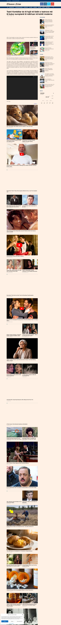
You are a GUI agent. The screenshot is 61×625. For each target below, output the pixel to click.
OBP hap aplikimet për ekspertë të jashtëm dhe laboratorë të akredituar (48, 20)
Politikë (30, 7)
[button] (22, 614)
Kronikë (39, 7)
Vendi (41, 54)
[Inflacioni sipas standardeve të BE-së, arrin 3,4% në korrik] (42, 26)
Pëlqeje (42, 2)
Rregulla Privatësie (11, 623)
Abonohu (52, 2)
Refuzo (12, 621)
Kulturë (11, 9)
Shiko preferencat (19, 621)
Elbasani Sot (11, 7)
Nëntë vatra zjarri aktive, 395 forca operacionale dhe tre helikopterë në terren (49, 85)
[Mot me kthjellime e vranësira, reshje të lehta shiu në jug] (42, 81)
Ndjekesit (49, 2)
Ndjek (45, 2)
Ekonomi (35, 7)
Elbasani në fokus (19, 7)
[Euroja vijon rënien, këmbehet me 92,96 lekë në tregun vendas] (42, 49)
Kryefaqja (8, 9)
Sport (43, 7)
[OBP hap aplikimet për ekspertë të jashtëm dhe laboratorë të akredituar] (42, 21)
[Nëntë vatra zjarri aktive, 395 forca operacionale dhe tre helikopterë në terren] (42, 86)
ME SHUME (48, 7)
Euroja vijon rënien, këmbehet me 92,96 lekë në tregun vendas (49, 48)
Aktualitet (26, 7)
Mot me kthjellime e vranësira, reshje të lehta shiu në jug (49, 80)
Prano (5, 621)
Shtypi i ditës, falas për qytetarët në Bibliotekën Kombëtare (49, 69)
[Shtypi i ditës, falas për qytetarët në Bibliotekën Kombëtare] (42, 70)
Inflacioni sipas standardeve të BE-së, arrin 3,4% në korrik (49, 26)
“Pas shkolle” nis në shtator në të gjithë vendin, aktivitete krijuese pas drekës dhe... (49, 74)
